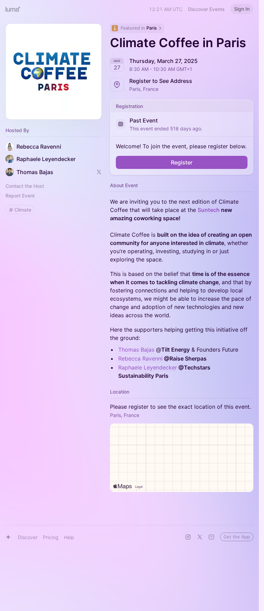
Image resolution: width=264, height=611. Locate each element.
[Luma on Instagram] (188, 537)
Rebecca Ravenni (140, 358)
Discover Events (206, 9)
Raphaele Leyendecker (147, 367)
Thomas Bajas (136, 349)
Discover (27, 537)
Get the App (236, 536)
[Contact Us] (211, 537)
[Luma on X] (200, 537)
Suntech (209, 209)
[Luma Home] (13, 9)
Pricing (50, 537)
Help (69, 537)
